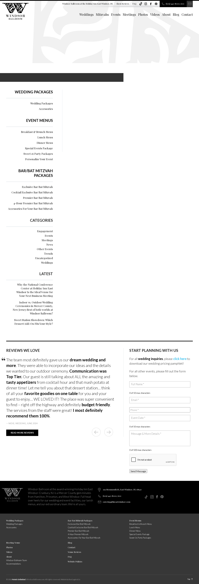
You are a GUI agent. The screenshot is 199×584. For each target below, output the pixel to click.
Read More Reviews (22, 432)
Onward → (108, 432)
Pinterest (156, 4)
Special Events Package (39, 148)
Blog (176, 14)
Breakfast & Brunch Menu (37, 132)
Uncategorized (44, 258)
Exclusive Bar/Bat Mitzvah (37, 187)
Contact (187, 14)
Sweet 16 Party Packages (38, 153)
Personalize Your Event (39, 159)
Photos (143, 14)
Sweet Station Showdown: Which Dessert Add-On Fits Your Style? (33, 321)
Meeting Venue (13, 542)
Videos (155, 14)
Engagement (45, 231)
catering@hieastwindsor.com (116, 501)
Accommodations (13, 563)
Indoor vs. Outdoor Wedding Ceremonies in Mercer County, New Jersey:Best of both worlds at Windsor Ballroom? (33, 308)
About (166, 14)
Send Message (138, 471)
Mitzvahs (102, 14)
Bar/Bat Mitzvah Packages (35, 173)
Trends (48, 253)
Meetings (129, 14)
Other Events (45, 249)
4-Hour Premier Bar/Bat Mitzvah (33, 203)
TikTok (140, 4)
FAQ (134, 3)
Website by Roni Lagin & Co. (70, 579)
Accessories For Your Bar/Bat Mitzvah (30, 208)
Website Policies (75, 561)
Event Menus (39, 120)
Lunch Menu (45, 137)
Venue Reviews (74, 552)
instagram (145, 4)
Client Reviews (122, 3)
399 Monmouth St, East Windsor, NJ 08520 (122, 489)
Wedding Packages (34, 92)
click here (180, 359)
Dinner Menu (45, 142)
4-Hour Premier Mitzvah (78, 534)
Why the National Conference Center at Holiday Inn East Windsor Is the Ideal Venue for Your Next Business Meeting (34, 290)
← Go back (96, 432)
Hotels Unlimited (18, 579)
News (49, 244)
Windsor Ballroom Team (16, 560)
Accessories (46, 108)
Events (115, 14)
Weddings (86, 14)
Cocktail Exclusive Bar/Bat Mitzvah (32, 192)
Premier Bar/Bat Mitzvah (38, 197)
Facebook (151, 4)
